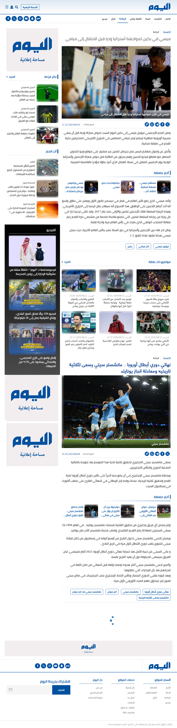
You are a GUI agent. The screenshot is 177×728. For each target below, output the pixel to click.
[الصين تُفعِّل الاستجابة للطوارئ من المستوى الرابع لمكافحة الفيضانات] (47, 167)
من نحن (99, 688)
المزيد (67, 262)
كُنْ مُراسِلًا (130, 688)
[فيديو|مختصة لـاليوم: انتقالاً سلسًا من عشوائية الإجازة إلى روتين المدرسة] (32, 251)
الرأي (113, 19)
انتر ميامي (143, 246)
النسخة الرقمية (30, 7)
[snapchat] (32, 18)
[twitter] (14, 18)
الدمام (85, 454)
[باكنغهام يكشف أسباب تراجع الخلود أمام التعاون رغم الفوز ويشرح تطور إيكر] (79, 322)
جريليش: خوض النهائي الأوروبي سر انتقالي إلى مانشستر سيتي (147, 511)
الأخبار (167, 19)
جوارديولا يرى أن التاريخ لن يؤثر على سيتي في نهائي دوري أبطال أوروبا (111, 511)
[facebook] (8, 18)
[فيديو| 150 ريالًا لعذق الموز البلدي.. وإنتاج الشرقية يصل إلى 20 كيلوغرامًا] (32, 295)
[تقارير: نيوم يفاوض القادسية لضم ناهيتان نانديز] (116, 322)
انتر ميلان (112, 592)
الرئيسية (167, 32)
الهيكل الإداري (96, 693)
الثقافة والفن (136, 19)
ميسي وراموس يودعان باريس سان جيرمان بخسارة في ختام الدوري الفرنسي (73, 187)
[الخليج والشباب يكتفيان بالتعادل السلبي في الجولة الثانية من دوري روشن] (79, 280)
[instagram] (20, 18)
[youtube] (26, 18)
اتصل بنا (131, 698)
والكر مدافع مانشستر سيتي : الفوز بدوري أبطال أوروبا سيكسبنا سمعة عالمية (74, 511)
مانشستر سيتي (130, 592)
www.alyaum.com (117, 724)
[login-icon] (11, 7)
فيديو (104, 19)
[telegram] (157, 124)
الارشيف (130, 693)
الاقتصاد (158, 19)
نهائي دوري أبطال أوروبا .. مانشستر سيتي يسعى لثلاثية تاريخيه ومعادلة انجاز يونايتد (120, 367)
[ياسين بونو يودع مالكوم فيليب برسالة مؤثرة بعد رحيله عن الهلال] (47, 93)
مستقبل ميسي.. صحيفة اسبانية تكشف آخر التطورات (147, 187)
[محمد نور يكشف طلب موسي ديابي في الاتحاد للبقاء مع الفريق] (47, 114)
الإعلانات (131, 703)
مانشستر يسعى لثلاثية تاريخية (154, 597)
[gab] (38, 18)
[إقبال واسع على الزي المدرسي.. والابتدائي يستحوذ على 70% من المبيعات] (32, 339)
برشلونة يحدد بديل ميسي (110, 185)
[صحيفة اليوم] (159, 7)
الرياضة (122, 18)
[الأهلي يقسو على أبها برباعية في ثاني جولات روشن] (154, 322)
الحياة (147, 19)
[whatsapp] (152, 124)
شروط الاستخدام (95, 698)
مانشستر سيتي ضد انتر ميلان (86, 592)
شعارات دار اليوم (127, 708)
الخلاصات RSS (128, 713)
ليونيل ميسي (162, 246)
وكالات (86, 124)
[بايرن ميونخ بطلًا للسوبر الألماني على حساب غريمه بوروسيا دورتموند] (154, 280)
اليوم (92, 124)
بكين (130, 246)
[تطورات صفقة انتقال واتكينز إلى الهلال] (47, 135)
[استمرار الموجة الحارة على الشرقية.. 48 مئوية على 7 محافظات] (47, 210)
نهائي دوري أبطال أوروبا (157, 592)
